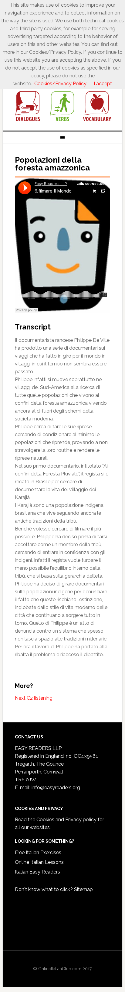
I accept (103, 83)
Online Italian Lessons (39, 862)
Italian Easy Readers (37, 872)
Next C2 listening (33, 698)
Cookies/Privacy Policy (60, 83)
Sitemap (83, 889)
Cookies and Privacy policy (66, 819)
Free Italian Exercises (38, 852)
